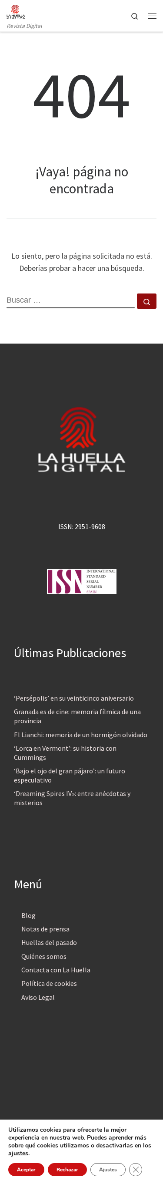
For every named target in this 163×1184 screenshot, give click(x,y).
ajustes (18, 1153)
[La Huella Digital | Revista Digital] (16, 10)
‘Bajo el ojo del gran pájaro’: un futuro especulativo (69, 775)
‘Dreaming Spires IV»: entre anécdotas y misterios (72, 798)
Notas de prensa (45, 928)
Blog (28, 915)
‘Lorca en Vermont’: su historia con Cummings (65, 753)
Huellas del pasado (49, 942)
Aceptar (26, 1169)
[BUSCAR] (71, 300)
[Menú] (152, 16)
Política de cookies (49, 983)
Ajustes (108, 1169)
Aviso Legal (38, 997)
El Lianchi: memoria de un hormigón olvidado (80, 734)
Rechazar (67, 1169)
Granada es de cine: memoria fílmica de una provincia (77, 716)
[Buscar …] (146, 301)
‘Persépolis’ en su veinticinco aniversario (74, 698)
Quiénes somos (44, 956)
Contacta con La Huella (55, 969)
